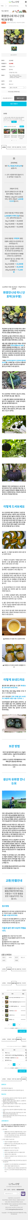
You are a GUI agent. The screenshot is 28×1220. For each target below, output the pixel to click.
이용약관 (13, 1189)
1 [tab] (12, 140)
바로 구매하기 (14, 104)
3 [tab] (16, 140)
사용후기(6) (14, 147)
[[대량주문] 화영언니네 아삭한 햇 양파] (21, 132)
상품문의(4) (19, 147)
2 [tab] (14, 140)
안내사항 (24, 147)
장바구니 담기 (20, 98)
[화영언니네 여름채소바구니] (7, 132)
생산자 (8, 1189)
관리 (5, 1189)
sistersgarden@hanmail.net (15, 1209)
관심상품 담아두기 (7, 98)
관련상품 (9, 147)
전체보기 (22, 126)
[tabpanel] (7, 133)
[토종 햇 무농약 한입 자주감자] (14, 132)
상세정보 (4, 147)
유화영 (5, 126)
